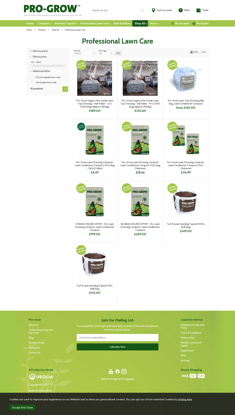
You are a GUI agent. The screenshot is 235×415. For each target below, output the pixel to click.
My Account (182, 23)
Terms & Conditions (191, 332)
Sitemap (185, 360)
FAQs (183, 355)
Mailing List (34, 347)
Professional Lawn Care (94, 23)
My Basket (202, 23)
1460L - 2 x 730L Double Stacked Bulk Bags (185, 113)
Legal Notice (187, 350)
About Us (34, 325)
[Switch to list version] (200, 52)
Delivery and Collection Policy (193, 326)
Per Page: (103, 51)
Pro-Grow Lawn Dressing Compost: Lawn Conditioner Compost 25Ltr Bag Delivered (140, 165)
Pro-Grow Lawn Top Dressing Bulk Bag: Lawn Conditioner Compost (186, 102)
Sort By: (77, 51)
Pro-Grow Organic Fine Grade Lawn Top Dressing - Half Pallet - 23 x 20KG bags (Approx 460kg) (94, 103)
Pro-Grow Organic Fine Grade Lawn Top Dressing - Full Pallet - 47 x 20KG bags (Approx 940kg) (140, 103)
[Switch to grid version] (191, 52)
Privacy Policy (188, 337)
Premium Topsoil (65, 23)
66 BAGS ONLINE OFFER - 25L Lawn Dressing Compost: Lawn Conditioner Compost (140, 227)
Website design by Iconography (117, 379)
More (153, 23)
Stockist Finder (36, 342)
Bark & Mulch (121, 23)
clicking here (185, 399)
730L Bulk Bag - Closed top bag (185, 108)
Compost (43, 23)
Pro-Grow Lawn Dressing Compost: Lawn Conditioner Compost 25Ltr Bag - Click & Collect (95, 165)
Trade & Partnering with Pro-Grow (41, 331)
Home (29, 23)
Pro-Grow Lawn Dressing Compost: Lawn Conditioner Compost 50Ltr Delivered (185, 165)
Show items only (48, 77)
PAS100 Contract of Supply (191, 344)
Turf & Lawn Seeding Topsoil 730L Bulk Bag (95, 287)
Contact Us (34, 352)
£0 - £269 (36, 62)
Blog (31, 337)
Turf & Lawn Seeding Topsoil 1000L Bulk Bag (186, 225)
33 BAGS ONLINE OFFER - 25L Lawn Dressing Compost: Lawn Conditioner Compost (94, 227)
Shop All (140, 23)
